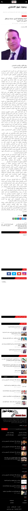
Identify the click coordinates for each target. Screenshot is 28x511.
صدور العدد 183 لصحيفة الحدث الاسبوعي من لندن (11, 447)
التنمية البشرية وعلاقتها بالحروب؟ (14, 327)
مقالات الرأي (18, 12)
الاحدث (14, 377)
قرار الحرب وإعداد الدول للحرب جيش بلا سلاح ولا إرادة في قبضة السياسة (12, 333)
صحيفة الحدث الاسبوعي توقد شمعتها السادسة (12, 391)
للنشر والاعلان (13, 507)
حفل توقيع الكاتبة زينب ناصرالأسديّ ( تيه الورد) (12, 396)
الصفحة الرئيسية (24, 12)
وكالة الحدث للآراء (10, 433)
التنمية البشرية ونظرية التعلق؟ (15, 350)
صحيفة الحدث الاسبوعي (22, 435)
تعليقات (5, 377)
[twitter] (14, 273)
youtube (12, 503)
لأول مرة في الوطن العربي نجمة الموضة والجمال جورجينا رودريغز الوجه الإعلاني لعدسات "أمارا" (11, 365)
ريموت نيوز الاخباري (17, 7)
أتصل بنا (19, 507)
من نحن (8, 507)
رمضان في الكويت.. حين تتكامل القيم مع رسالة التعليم (12, 338)
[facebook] (9, 273)
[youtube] (19, 273)
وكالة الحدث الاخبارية (23, 433)
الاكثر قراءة (22, 377)
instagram (25, 503)
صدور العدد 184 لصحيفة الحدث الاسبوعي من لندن (11, 380)
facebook (12, 500)
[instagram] (24, 273)
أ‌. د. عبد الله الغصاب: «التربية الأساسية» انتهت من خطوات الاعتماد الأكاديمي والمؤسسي (11, 359)
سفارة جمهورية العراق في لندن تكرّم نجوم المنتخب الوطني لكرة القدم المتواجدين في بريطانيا (12, 459)
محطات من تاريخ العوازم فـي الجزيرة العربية (12, 385)
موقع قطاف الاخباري (10, 435)
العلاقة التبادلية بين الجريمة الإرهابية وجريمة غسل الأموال (11, 344)
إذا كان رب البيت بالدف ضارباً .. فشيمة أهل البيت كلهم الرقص (12, 402)
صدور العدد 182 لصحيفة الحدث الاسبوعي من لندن (11, 452)
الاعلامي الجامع (18, 370)
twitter (25, 500)
